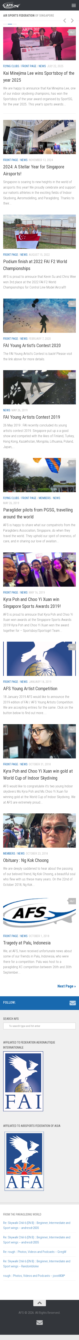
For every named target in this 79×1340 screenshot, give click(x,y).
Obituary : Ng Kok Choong (25, 860)
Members (45, 498)
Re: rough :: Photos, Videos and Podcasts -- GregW (34, 1252)
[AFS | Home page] (15, 5)
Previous (64, 20)
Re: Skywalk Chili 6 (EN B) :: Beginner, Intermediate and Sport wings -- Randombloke (36, 1263)
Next (72, 20)
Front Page (28, 66)
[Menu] (73, 5)
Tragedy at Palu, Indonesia (27, 942)
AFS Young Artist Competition (30, 688)
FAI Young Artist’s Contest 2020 (32, 345)
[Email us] (73, 1003)
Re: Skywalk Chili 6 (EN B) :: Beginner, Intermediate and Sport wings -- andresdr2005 (36, 1225)
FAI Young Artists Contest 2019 (31, 417)
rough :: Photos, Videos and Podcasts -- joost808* (34, 1276)
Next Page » (67, 986)
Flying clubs (11, 66)
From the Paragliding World (22, 1214)
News (42, 66)
